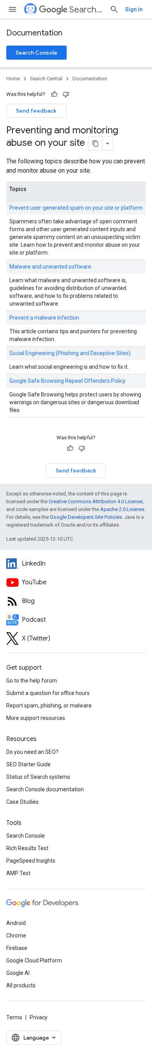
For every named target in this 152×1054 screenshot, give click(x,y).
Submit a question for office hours (48, 693)
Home (13, 78)
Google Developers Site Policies (86, 517)
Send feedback (36, 110)
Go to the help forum (31, 680)
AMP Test (18, 873)
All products (20, 985)
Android (16, 923)
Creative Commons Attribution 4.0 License (96, 501)
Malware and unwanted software (50, 267)
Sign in (134, 9)
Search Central (86, 9)
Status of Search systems (38, 777)
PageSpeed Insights (30, 861)
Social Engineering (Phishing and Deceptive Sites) (70, 353)
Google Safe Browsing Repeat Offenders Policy (67, 381)
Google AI (18, 973)
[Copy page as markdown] (95, 143)
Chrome (16, 935)
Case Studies (22, 802)
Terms (14, 1017)
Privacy (39, 1017)
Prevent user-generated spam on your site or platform (76, 208)
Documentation (34, 33)
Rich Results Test (27, 848)
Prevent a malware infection (44, 318)
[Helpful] (54, 94)
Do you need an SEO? (32, 752)
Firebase (16, 948)
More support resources (35, 718)
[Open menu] (12, 9)
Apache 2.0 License (122, 509)
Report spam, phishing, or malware (49, 705)
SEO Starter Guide (28, 764)
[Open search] (114, 9)
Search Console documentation (45, 789)
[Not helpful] (66, 94)
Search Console (36, 52)
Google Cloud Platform (34, 960)
